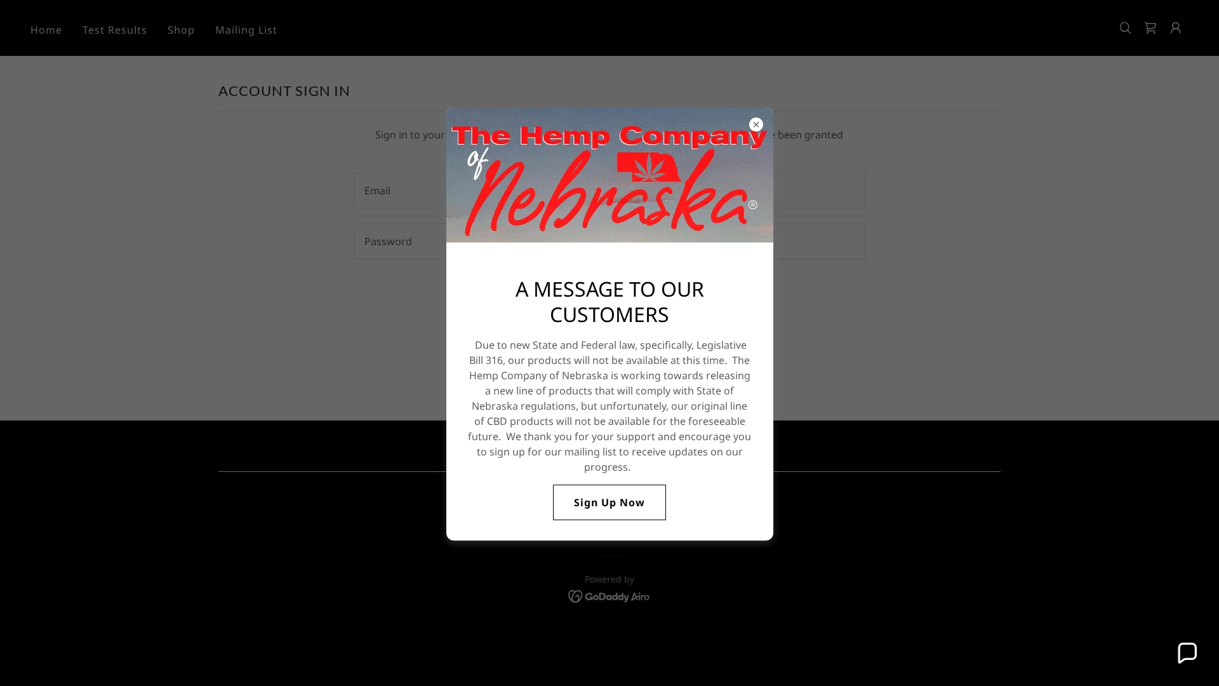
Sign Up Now (609, 502)
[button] (1186, 653)
